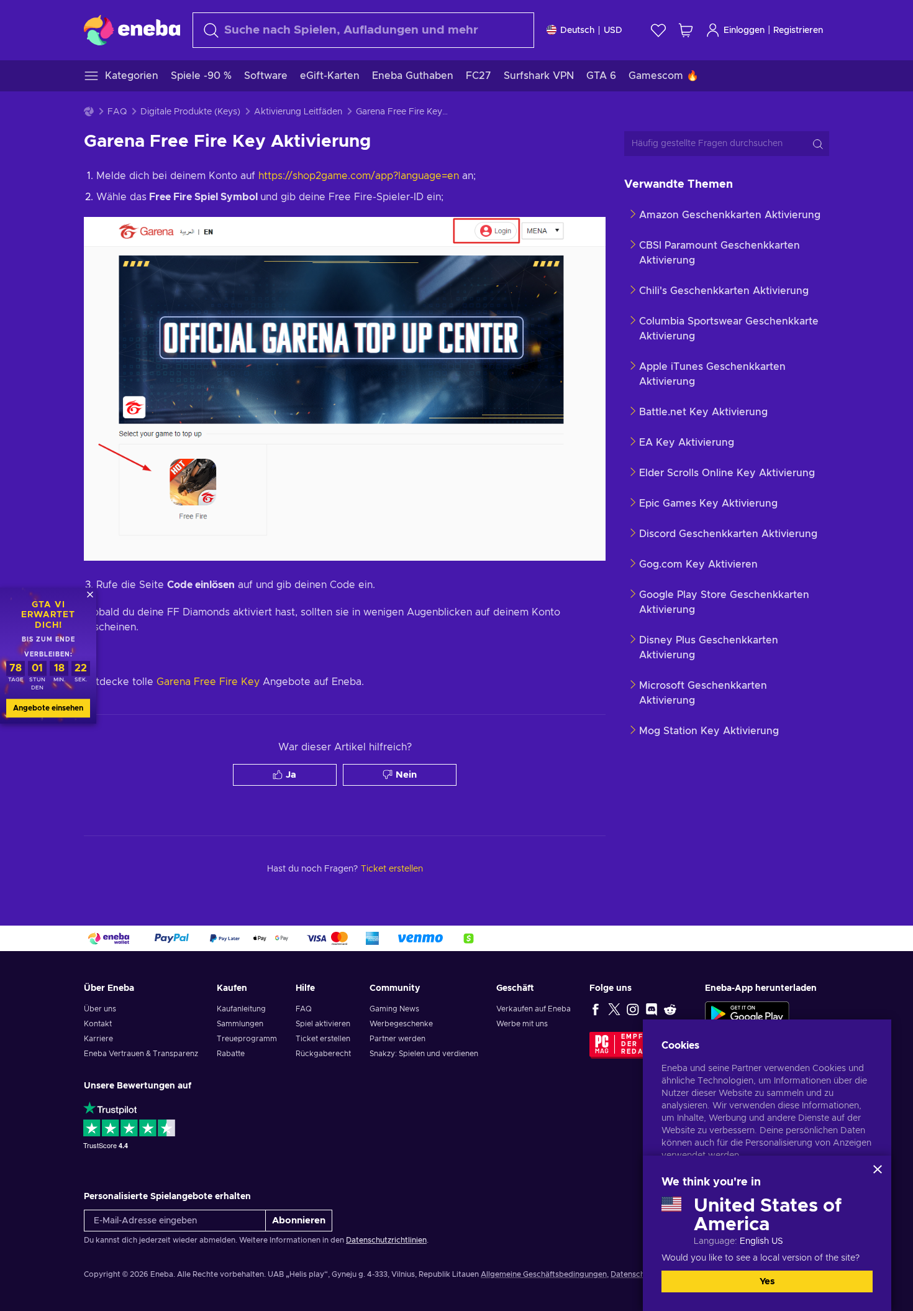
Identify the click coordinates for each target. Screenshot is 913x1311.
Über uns (100, 1009)
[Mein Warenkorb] (685, 30)
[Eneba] (132, 30)
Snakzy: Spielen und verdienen (424, 1053)
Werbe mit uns (522, 1024)
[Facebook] (595, 1008)
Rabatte (231, 1053)
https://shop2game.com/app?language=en (358, 176)
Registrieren (798, 30)
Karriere (98, 1038)
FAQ (117, 112)
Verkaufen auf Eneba (533, 1009)
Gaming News (394, 1009)
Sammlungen (240, 1024)
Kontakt (98, 1024)
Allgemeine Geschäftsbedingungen (544, 1274)
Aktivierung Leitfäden (298, 112)
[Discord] (651, 1008)
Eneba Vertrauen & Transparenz (141, 1053)
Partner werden (397, 1038)
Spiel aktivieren (323, 1024)
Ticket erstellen (323, 1038)
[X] (614, 1008)
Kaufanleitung (241, 1009)
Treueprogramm (247, 1038)
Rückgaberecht (323, 1053)
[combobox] (363, 30)
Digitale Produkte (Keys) (190, 112)
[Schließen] (877, 1169)
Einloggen (744, 30)
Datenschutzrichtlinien (386, 1240)
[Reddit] (670, 1008)
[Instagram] (633, 1008)
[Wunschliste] (658, 30)
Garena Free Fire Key (208, 682)
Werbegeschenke (401, 1024)
